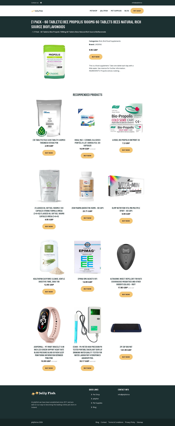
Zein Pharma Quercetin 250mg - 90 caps (88, 208)
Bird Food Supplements (112, 41)
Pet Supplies (116, 11)
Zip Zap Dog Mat (126, 346)
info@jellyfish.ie (137, 3)
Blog (127, 11)
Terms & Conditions (115, 422)
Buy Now (95, 57)
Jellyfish (104, 11)
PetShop (93, 11)
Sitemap (140, 422)
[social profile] (41, 3)
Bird (100, 41)
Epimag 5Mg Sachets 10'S (87, 278)
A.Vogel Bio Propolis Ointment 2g (126, 140)
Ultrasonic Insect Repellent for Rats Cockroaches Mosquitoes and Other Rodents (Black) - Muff (126, 281)
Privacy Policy (130, 422)
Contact (104, 422)
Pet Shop (137, 11)
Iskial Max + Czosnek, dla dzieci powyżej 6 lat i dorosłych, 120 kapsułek (87, 143)
